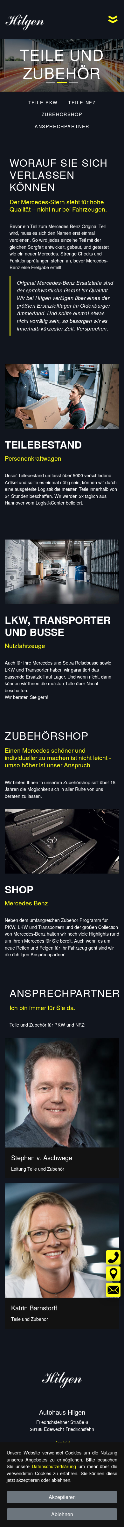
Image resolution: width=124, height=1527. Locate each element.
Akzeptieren (62, 1497)
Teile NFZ (82, 102)
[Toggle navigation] (112, 19)
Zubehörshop (62, 114)
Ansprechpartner (62, 126)
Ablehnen (62, 1514)
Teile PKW (43, 102)
